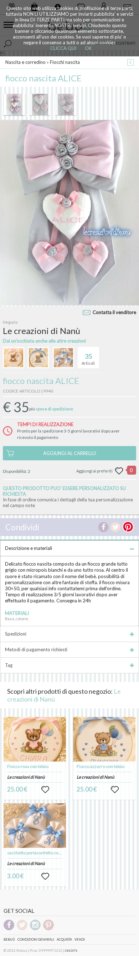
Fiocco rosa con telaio (27, 766)
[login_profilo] (45, 790)
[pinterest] (48, 929)
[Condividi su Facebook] (103, 527)
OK (88, 48)
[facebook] (9, 929)
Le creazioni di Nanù (26, 777)
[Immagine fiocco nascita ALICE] (14, 104)
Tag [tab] (8, 665)
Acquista (64, 939)
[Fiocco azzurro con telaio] (104, 739)
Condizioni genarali (35, 939)
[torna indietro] (130, 63)
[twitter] (22, 929)
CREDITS (71, 950)
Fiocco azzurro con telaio (100, 766)
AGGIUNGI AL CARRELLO (69, 453)
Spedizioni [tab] (15, 634)
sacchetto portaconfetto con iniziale (41, 852)
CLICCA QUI (63, 48)
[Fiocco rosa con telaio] (35, 739)
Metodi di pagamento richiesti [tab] (36, 649)
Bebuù (9, 939)
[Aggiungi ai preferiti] (119, 471)
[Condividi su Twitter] (115, 527)
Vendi (79, 939)
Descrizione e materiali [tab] (28, 548)
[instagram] (35, 929)
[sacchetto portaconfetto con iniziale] (35, 825)
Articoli (88, 358)
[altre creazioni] (13, 357)
